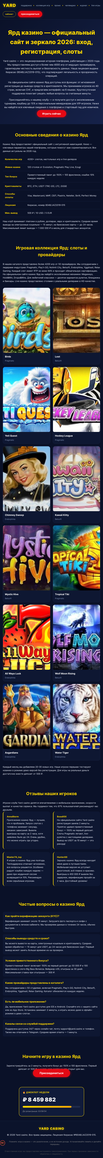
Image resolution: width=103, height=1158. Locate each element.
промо (57, 5)
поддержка (26, 5)
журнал (83, 5)
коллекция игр (43, 5)
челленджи (70, 5)
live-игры (95, 5)
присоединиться (30, 14)
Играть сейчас (51, 113)
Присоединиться (51, 1073)
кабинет (9, 14)
